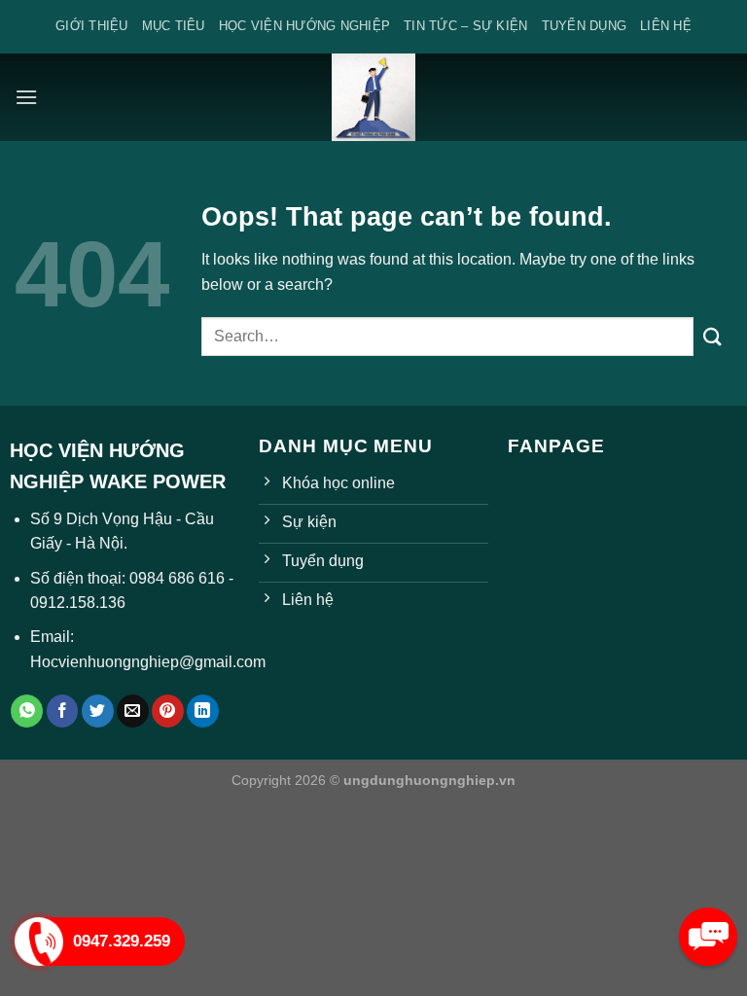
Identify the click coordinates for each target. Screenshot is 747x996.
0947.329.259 (121, 941)
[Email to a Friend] (133, 711)
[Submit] (713, 336)
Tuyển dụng (584, 25)
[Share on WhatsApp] (27, 711)
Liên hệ (666, 25)
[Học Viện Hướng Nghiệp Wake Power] (373, 97)
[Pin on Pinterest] (168, 711)
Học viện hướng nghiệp (304, 25)
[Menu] (26, 97)
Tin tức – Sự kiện (465, 25)
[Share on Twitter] (98, 711)
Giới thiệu (91, 25)
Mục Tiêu (173, 25)
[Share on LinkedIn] (203, 711)
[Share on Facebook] (63, 711)
